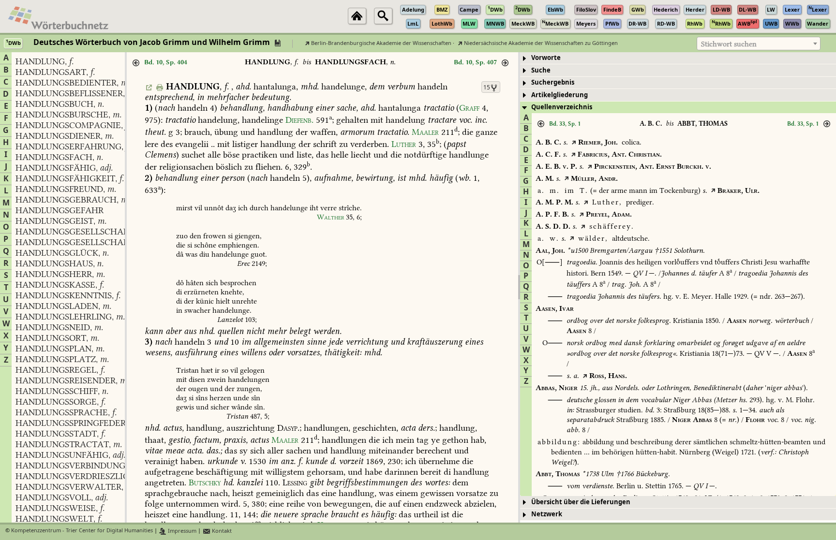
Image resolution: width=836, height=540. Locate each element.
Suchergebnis (552, 82)
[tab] (678, 58)
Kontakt (221, 531)
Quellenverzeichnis (561, 107)
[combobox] (759, 43)
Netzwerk (546, 514)
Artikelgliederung (559, 95)
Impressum (181, 531)
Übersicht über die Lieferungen (580, 502)
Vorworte (546, 57)
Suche (541, 70)
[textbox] (758, 44)
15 (486, 87)
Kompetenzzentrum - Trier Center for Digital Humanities (82, 531)
